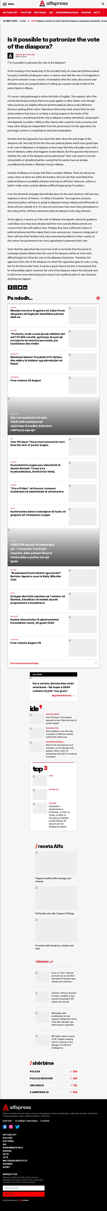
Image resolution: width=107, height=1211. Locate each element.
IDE (51, 12)
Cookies (44, 1121)
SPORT (6, 1167)
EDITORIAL (40, 12)
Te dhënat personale (26, 1121)
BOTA (97, 12)
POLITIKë (26, 12)
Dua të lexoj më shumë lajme (24, 663)
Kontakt (7, 1121)
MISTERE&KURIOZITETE (15, 1160)
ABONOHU (9, 1194)
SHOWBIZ (8, 1164)
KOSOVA (86, 12)
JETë (5, 1157)
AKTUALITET (10, 12)
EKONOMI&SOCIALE (67, 12)
